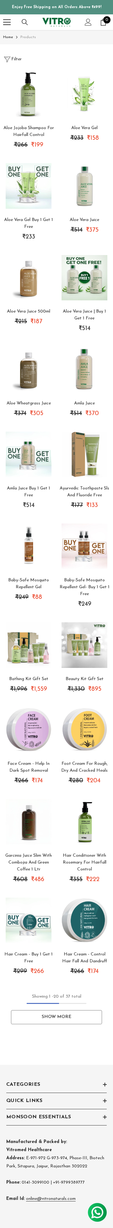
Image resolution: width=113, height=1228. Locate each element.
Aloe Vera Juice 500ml (28, 311)
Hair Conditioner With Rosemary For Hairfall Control (84, 862)
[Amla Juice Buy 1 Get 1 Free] (28, 454)
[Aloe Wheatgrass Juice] (28, 369)
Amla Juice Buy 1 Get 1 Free (28, 492)
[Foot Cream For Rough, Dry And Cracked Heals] (84, 730)
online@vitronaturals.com (51, 1198)
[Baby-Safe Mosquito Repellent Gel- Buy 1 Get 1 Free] (84, 546)
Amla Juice (84, 403)
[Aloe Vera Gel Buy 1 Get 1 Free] (28, 186)
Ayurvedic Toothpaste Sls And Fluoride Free (84, 492)
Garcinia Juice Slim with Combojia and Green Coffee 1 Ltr (28, 862)
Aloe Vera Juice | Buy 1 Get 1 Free (84, 315)
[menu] (7, 22)
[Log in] (88, 22)
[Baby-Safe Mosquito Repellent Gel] (28, 546)
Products (28, 37)
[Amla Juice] (84, 369)
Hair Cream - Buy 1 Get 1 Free (28, 958)
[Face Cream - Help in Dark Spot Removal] (28, 730)
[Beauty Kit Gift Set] (84, 645)
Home (8, 37)
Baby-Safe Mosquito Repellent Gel (28, 583)
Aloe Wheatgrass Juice (29, 403)
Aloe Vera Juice (84, 220)
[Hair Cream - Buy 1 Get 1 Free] (28, 920)
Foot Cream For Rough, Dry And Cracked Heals (84, 767)
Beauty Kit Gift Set (85, 679)
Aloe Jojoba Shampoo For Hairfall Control (28, 131)
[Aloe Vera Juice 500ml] (28, 278)
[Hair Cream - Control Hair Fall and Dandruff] (84, 920)
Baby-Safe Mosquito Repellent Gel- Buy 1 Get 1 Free (85, 587)
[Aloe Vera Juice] (84, 186)
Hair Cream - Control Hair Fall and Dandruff (84, 958)
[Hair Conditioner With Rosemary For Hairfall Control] (84, 822)
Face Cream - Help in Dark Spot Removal (29, 767)
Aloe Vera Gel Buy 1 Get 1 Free (28, 223)
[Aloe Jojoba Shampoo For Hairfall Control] (28, 94)
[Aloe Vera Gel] (84, 94)
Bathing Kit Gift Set (28, 679)
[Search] (25, 22)
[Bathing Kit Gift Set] (28, 645)
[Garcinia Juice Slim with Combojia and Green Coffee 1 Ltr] (28, 822)
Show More (56, 1017)
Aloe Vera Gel (84, 128)
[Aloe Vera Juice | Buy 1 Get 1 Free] (84, 278)
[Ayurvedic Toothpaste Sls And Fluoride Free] (84, 454)
